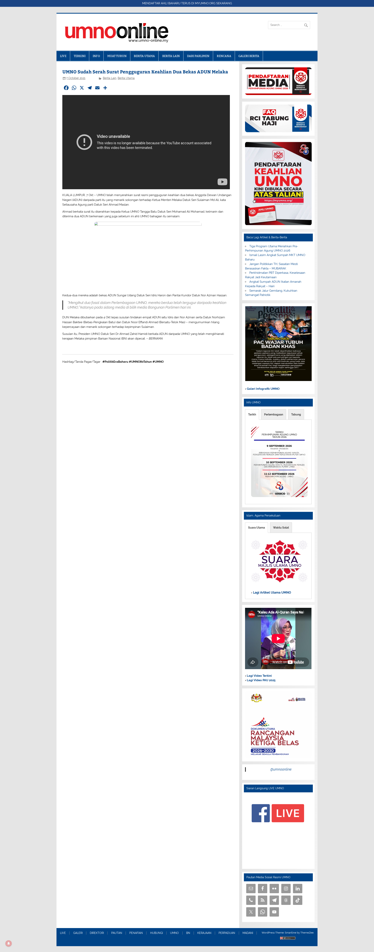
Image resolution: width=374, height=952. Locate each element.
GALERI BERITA (248, 56)
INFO (96, 56)
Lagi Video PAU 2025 (260, 680)
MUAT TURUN (117, 56)
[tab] (252, 414)
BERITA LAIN (171, 56)
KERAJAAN (204, 933)
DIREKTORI (97, 933)
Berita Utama (126, 78)
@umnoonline (281, 769)
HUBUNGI (156, 933)
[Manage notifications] (8, 943)
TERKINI (80, 56)
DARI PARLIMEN (198, 56)
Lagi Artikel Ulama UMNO (271, 592)
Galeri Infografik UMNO (263, 389)
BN (188, 933)
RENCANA (224, 56)
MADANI (248, 933)
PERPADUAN (227, 933)
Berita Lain (109, 78)
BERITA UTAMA (144, 56)
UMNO (174, 933)
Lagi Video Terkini (259, 675)
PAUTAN (116, 933)
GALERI (78, 933)
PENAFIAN (136, 933)
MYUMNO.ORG (205, 3)
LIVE (63, 56)
